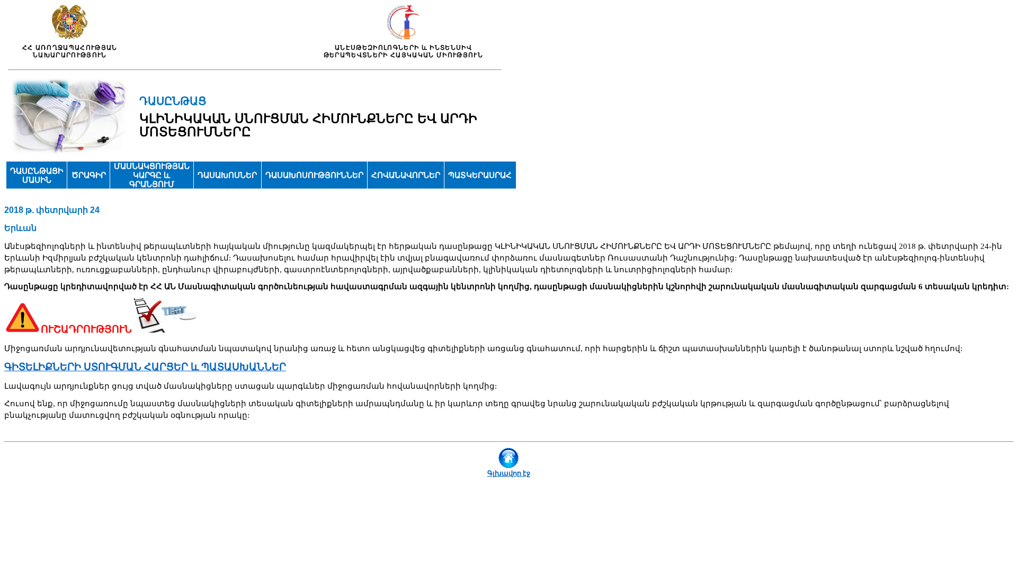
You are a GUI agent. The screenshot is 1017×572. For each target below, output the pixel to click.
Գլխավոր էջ (508, 473)
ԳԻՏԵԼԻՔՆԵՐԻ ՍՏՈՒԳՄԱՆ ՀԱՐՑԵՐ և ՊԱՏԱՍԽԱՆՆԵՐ (145, 366)
